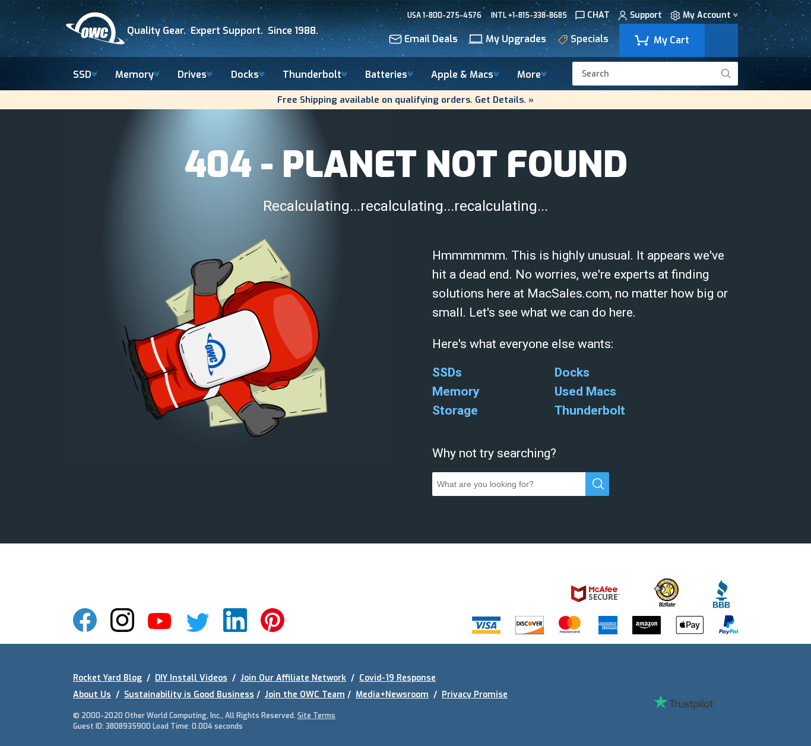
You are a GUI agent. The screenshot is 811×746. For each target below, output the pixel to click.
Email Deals (431, 39)
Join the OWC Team (305, 694)
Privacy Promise (475, 694)
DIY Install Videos (191, 678)
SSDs (447, 372)
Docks (245, 75)
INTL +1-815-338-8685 (529, 15)
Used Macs (585, 391)
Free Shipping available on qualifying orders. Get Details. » (405, 100)
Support (646, 16)
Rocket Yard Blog (107, 678)
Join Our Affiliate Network (293, 678)
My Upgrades (516, 39)
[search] (726, 74)
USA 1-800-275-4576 (444, 15)
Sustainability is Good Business (189, 694)
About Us (92, 694)
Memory (134, 75)
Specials (590, 39)
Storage (455, 410)
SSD (82, 75)
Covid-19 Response (397, 678)
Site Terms (316, 715)
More (529, 75)
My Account (707, 16)
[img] (203, 28)
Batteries (386, 75)
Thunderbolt (312, 75)
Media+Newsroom (392, 694)
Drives (192, 75)
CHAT (598, 16)
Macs (462, 75)
